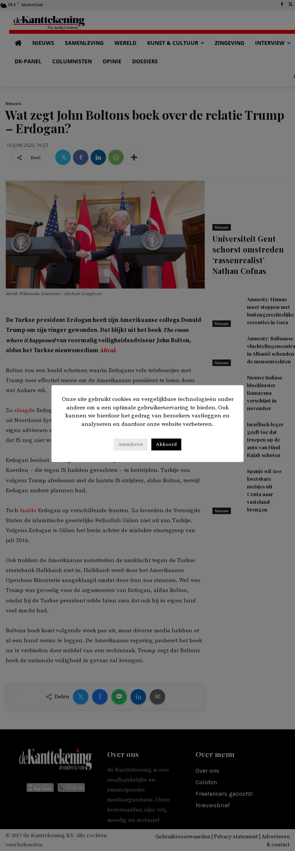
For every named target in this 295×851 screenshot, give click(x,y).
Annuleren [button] (130, 444)
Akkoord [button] (166, 444)
